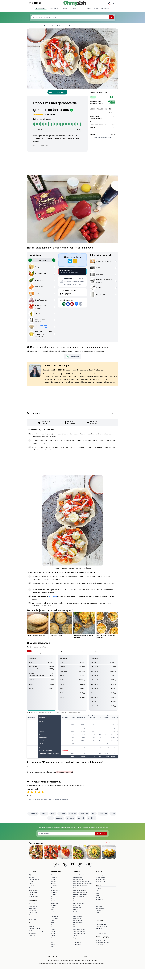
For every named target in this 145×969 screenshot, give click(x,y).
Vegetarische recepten (102, 942)
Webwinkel (106, 8)
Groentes (62, 813)
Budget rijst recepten (79, 890)
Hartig (53, 813)
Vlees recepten (100, 947)
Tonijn (53, 940)
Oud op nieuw (33, 912)
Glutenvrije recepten (35, 928)
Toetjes (31, 894)
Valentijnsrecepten (79, 940)
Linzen (53, 920)
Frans (97, 893)
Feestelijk (32, 904)
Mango (53, 922)
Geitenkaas (54, 903)
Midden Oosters (100, 908)
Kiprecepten (77, 907)
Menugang (54, 8)
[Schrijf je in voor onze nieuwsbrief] (37, 3)
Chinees (98, 891)
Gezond (31, 926)
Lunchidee (91, 818)
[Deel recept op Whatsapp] (64, 304)
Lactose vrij (84, 813)
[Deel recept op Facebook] (68, 304)
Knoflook (81, 818)
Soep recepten (33, 890)
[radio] (28, 792)
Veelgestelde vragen (73, 951)
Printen (116, 413)
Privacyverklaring (55, 951)
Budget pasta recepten (80, 885)
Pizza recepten (77, 920)
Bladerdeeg (54, 885)
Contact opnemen (91, 951)
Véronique (63, 365)
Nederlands (99, 910)
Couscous (54, 894)
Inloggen (113, 3)
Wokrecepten (77, 944)
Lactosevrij (103, 813)
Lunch (41, 25)
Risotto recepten (78, 927)
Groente (44, 813)
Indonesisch (99, 899)
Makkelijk (72, 813)
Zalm (52, 946)
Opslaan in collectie (68, 290)
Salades (31, 885)
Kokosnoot (54, 916)
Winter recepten (100, 879)
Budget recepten (78, 888)
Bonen (53, 888)
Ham (52, 907)
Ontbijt (31, 883)
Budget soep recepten (80, 892)
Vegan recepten (100, 940)
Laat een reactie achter (35, 766)
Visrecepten (99, 944)
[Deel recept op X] (76, 304)
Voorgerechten (33, 896)
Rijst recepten (77, 925)
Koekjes (75, 909)
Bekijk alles (110, 843)
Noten (53, 929)
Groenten (59, 818)
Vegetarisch (33, 813)
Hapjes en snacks (78, 901)
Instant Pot (99, 928)
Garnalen (54, 898)
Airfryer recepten (101, 924)
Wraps (53, 944)
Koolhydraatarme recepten (37, 931)
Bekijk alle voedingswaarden (102, 137)
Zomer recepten (100, 881)
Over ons (103, 951)
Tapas (75, 935)
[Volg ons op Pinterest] (32, 3)
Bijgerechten (33, 875)
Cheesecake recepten (80, 894)
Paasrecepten (77, 916)
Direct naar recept (58, 92)
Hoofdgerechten (34, 879)
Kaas (52, 909)
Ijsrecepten (76, 905)
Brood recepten (78, 879)
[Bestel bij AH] (70, 261)
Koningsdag (32, 908)
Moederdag (32, 910)
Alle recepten (41, 8)
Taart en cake (33, 892)
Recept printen (66, 294)
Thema (65, 8)
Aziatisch (98, 888)
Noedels (53, 927)
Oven (50, 818)
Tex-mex (98, 917)
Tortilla (53, 942)
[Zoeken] (111, 17)
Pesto (53, 931)
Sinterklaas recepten (79, 929)
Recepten (34, 25)
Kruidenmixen (77, 911)
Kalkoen (53, 911)
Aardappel (54, 875)
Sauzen (31, 888)
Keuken (75, 8)
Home (28, 25)
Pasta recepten (78, 918)
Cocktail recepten (78, 896)
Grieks (98, 895)
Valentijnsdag (33, 919)
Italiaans (98, 901)
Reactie (30, 796)
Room (53, 935)
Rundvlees (54, 937)
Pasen (31, 915)
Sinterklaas (32, 917)
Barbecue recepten (101, 926)
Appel (53, 879)
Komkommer (55, 918)
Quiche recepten (78, 922)
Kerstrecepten (33, 906)
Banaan (53, 883)
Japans (98, 904)
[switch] (61, 281)
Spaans (98, 912)
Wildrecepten (77, 942)
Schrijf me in (101, 833)
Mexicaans (99, 906)
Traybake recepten (79, 937)
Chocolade (54, 892)
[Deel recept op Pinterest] (72, 304)
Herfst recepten (100, 875)
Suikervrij (32, 935)
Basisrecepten (77, 877)
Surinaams (99, 915)
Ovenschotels (77, 914)
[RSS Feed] (40, 3)
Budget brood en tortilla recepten (83, 883)
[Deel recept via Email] (80, 304)
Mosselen (54, 925)
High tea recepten (78, 903)
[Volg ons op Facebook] (35, 3)
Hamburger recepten (79, 898)
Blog (96, 8)
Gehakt (53, 901)
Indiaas (98, 897)
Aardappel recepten (79, 875)
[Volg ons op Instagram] (30, 3)
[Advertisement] (72, 164)
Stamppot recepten (79, 931)
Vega (93, 813)
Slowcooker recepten (102, 933)
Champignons (55, 890)
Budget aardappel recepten (81, 881)
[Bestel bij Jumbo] (75, 261)
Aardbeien (54, 877)
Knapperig (70, 818)
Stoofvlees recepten (79, 933)
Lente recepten (100, 877)
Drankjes (31, 877)
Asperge (53, 881)
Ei (51, 896)
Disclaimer (42, 951)
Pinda (53, 933)
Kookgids (87, 8)
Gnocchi (53, 905)
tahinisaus (53, 596)
